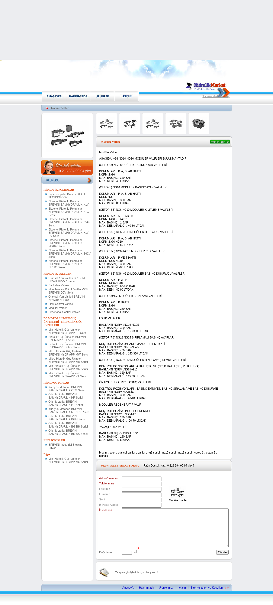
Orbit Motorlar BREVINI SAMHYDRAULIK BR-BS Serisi (68, 432)
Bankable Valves (58, 285)
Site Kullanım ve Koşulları (207, 587)
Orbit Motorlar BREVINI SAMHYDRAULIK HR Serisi (65, 396)
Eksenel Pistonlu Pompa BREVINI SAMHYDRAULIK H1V (68, 203)
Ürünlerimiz (166, 587)
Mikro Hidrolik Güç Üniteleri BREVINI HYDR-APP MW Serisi (68, 353)
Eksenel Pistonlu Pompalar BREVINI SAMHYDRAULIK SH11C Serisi (65, 264)
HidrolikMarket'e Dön (216, 96)
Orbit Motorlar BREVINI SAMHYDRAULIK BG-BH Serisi (68, 425)
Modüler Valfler (57, 308)
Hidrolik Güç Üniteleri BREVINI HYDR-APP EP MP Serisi (67, 346)
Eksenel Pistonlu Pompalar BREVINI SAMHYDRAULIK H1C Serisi (68, 212)
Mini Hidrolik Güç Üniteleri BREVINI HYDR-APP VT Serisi (67, 375)
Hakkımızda (146, 587)
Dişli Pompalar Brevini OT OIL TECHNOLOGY (67, 196)
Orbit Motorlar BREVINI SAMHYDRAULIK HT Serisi (65, 403)
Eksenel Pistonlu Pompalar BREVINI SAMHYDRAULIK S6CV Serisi (69, 253)
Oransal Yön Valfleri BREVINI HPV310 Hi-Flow (66, 298)
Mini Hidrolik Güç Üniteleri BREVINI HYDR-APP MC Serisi (68, 460)
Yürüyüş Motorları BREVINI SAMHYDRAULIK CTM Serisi (66, 389)
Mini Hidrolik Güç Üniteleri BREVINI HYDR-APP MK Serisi (68, 367)
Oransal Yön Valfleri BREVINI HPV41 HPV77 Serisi (66, 280)
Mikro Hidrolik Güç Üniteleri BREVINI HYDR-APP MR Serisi (68, 360)
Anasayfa (128, 587)
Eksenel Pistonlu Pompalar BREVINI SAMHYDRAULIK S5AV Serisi (69, 222)
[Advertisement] (136, 30)
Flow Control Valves (60, 303)
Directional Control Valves (64, 312)
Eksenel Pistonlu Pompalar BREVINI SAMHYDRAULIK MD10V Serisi (65, 243)
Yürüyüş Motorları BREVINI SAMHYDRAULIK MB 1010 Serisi (69, 410)
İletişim (182, 587)
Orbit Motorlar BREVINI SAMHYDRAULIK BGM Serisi (67, 418)
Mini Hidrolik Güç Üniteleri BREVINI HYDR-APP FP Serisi (67, 331)
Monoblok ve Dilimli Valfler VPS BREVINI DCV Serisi (68, 291)
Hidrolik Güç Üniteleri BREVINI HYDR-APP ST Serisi (67, 338)
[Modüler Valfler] (67, 151)
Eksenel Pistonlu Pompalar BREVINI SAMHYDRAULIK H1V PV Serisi (68, 233)
